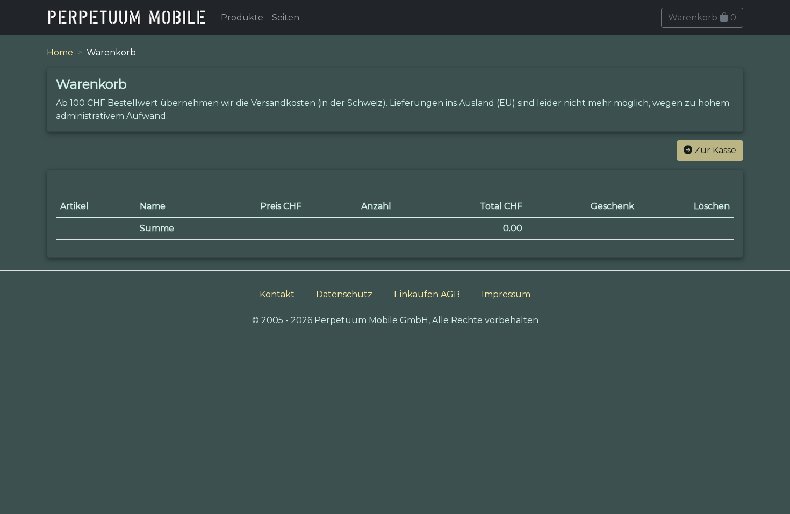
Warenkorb (702, 17)
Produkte (242, 17)
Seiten (285, 17)
